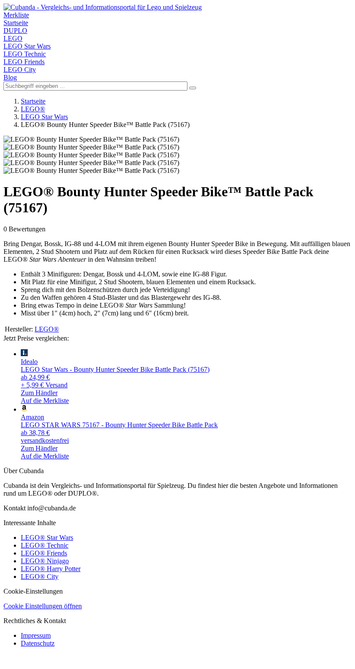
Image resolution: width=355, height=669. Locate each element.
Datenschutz (38, 643)
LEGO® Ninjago (45, 561)
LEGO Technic (24, 54)
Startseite (15, 22)
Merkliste (16, 15)
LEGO (13, 38)
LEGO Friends (24, 61)
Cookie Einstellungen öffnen (42, 606)
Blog (10, 77)
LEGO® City (39, 576)
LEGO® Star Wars (47, 537)
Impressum (36, 635)
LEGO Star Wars (27, 46)
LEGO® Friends (44, 553)
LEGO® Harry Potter (51, 568)
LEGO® (33, 109)
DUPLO (15, 30)
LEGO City (19, 69)
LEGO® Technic (44, 545)
